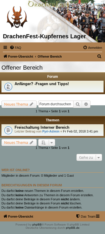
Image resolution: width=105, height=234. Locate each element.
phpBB (37, 224)
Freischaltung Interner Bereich (42, 127)
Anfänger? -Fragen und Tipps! (42, 84)
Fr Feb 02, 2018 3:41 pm (80, 131)
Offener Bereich (22, 67)
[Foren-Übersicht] (16, 16)
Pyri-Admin (51, 131)
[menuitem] (15, 47)
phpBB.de (73, 227)
